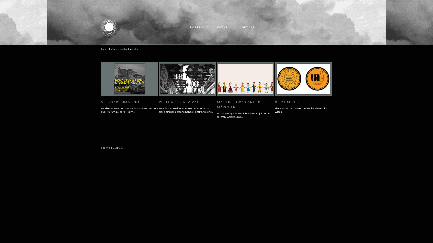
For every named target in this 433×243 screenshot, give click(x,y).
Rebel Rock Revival (179, 102)
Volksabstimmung (120, 102)
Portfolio (199, 27)
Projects (113, 49)
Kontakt (247, 27)
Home (103, 49)
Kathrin (224, 27)
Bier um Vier (287, 102)
